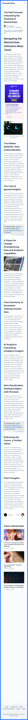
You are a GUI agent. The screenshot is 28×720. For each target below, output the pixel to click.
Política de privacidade (8, 708)
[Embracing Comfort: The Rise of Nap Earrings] (14, 557)
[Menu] (25, 3)
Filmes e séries (13, 706)
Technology (19, 27)
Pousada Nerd (8, 3)
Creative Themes (14, 715)
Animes (6, 706)
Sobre (23, 708)
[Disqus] (14, 618)
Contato (18, 708)
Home (5, 30)
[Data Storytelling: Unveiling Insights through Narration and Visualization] (14, 577)
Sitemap (21, 706)
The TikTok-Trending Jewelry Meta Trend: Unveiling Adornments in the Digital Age (14, 544)
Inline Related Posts (20, 431)
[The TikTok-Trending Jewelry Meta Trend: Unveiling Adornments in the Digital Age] (14, 534)
